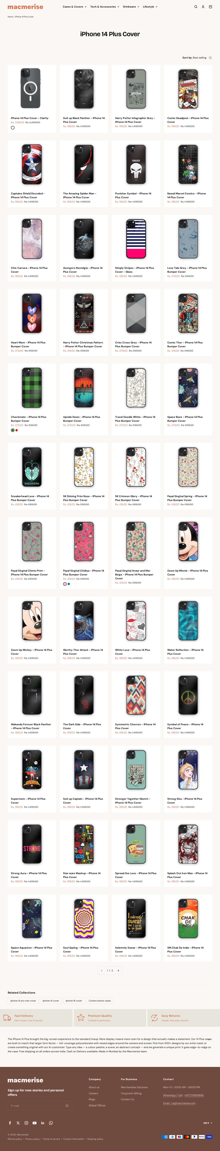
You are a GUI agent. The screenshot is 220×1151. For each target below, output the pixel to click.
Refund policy (15, 1138)
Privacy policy (32, 1138)
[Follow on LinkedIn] (43, 1123)
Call (180, 1095)
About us (94, 1087)
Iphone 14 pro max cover (23, 1000)
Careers (93, 1093)
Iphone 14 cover (51, 1000)
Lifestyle (148, 6)
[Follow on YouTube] (34, 1123)
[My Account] (203, 7)
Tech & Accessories (103, 6)
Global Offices (97, 1105)
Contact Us (127, 1099)
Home (10, 16)
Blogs (92, 1099)
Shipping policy (95, 1138)
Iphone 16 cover (74, 1000)
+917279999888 (194, 1095)
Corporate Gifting (131, 1093)
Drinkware (129, 6)
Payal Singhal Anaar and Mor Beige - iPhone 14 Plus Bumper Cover (134, 574)
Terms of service (51, 1138)
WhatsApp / (170, 1095)
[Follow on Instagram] (26, 1123)
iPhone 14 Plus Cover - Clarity (29, 118)
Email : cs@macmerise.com (179, 1103)
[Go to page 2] (118, 971)
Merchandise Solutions (134, 1087)
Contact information (73, 1138)
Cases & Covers (73, 6)
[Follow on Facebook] (10, 1123)
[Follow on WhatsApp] (51, 1123)
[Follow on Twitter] (18, 1123)
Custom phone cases (100, 1000)
